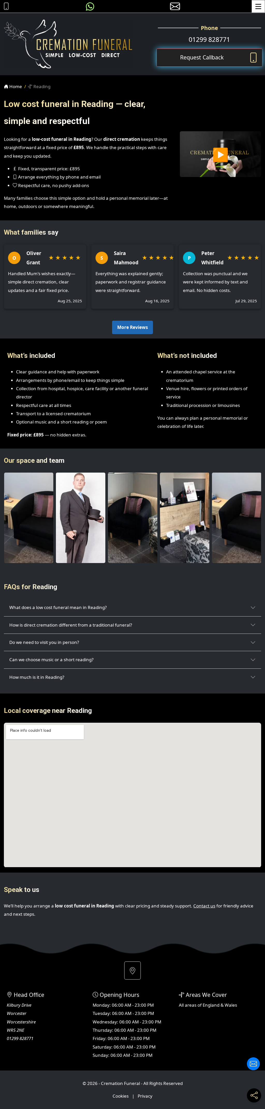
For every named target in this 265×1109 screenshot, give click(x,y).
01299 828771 (209, 39)
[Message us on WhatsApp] (90, 6)
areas (190, 1005)
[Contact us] (253, 1063)
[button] (132, 970)
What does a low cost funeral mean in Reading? (58, 607)
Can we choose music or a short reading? (51, 660)
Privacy (145, 1096)
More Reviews (132, 327)
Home (15, 86)
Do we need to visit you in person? (44, 642)
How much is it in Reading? (36, 677)
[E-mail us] (175, 6)
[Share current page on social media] (254, 1095)
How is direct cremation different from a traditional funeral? (70, 625)
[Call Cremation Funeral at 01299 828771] (5, 6)
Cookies (121, 1096)
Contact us (204, 906)
